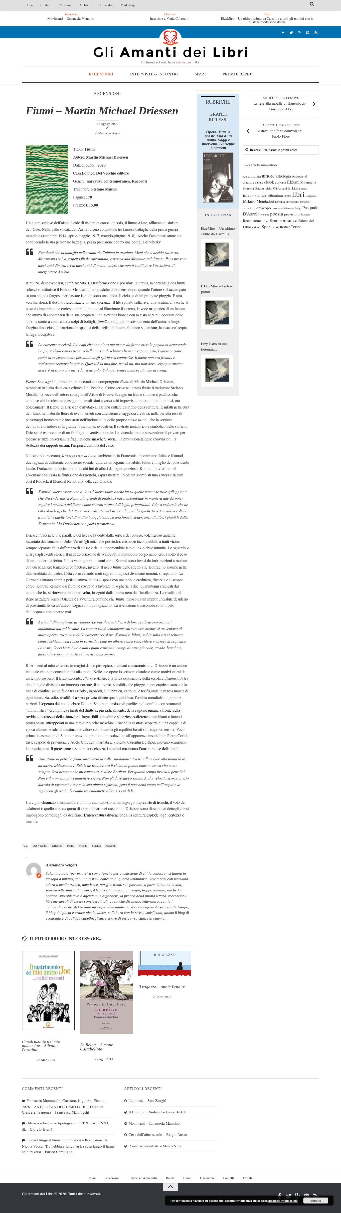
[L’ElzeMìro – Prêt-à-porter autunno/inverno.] (217, 313)
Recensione (252, 220)
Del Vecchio (40, 845)
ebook (269, 182)
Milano (249, 201)
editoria (280, 182)
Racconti (110, 845)
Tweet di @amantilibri (260, 164)
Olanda (96, 845)
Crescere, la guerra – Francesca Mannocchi (55, 1112)
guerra (303, 188)
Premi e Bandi (237, 74)
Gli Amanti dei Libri (170, 46)
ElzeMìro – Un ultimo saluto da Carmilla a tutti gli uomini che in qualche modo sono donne (267, 20)
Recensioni (101, 74)
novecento (292, 202)
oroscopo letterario (283, 208)
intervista (251, 195)
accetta (316, 1200)
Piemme (264, 214)
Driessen (57, 845)
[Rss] (316, 32)
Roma (274, 220)
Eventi (247, 1178)
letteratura (275, 195)
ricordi (265, 221)
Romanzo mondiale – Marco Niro (155, 1145)
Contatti (46, 5)
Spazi (200, 74)
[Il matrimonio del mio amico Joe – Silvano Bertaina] (48, 990)
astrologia (283, 176)
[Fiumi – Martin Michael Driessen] (47, 212)
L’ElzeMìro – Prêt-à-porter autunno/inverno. (216, 288)
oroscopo (263, 207)
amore (268, 175)
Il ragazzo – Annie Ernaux (161, 987)
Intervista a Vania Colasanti (169, 18)
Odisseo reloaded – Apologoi (49, 1122)
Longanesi (311, 196)
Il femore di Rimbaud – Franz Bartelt (157, 1111)
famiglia (310, 182)
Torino (296, 226)
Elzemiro (295, 182)
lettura (287, 196)
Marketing (128, 5)
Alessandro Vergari (109, 133)
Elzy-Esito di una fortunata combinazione (214, 346)
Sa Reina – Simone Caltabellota (96, 1046)
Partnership (106, 5)
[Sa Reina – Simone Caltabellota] (106, 992)
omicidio (249, 208)
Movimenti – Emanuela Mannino (154, 1123)
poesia (276, 213)
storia (276, 227)
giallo (269, 188)
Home (29, 5)
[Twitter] (291, 32)
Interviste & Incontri (154, 74)
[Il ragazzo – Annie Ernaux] (164, 963)
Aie (245, 176)
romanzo (288, 220)
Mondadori (265, 201)
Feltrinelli (248, 188)
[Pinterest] (308, 32)
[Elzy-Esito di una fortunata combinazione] (217, 371)
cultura (259, 182)
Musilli (83, 845)
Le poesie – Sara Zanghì (78, 18)
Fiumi (70, 845)
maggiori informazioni (283, 1201)
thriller (285, 226)
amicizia (254, 176)
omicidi (305, 201)
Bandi (170, 1178)
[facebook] (283, 32)
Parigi (298, 208)
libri (298, 194)
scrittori (256, 227)
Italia (263, 196)
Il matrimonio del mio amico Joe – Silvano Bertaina (41, 1045)
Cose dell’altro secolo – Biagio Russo (158, 1134)
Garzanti (260, 188)
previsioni (292, 213)
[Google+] (299, 32)
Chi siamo (65, 5)
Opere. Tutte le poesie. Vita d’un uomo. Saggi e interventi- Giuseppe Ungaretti (218, 140)
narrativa (280, 201)
